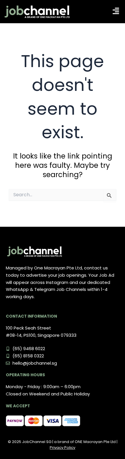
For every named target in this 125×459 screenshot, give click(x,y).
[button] (115, 11)
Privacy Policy (62, 447)
